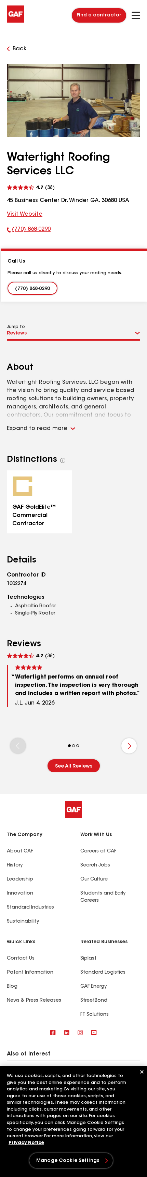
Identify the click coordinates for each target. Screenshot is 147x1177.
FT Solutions (94, 1014)
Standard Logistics (102, 972)
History (15, 865)
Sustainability (23, 921)
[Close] (142, 1072)
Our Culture (94, 879)
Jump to (16, 327)
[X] (66, 1033)
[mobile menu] (136, 15)
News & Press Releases (34, 1000)
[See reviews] (31, 186)
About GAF (20, 851)
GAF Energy (93, 986)
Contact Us (21, 958)
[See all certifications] (63, 460)
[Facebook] (53, 1033)
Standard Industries (30, 907)
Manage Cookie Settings (67, 1161)
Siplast (88, 958)
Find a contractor (99, 15)
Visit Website (24, 214)
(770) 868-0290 (29, 231)
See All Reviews (73, 766)
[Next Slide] (129, 746)
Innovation (20, 893)
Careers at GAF (98, 851)
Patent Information (30, 972)
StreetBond (93, 1000)
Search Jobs (95, 865)
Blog (12, 986)
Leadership (20, 879)
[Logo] (15, 21)
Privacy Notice (26, 1143)
